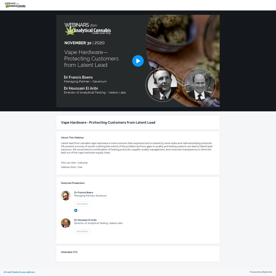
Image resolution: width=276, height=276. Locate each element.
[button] (138, 61)
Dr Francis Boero (83, 192)
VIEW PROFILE (82, 204)
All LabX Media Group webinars (19, 272)
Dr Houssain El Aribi (85, 220)
